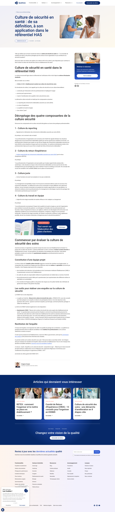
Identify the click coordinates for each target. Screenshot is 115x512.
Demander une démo (92, 3)
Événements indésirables (21, 487)
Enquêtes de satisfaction (20, 465)
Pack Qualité (70, 473)
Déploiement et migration (73, 476)
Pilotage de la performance (21, 471)
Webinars (52, 471)
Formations (70, 465)
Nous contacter (88, 476)
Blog (51, 465)
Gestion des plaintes (19, 484)
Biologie (34, 479)
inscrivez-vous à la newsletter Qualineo (41, 343)
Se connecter (79, 3)
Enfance (34, 481)
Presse (86, 471)
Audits (68, 468)
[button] (33, 3)
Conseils (69, 471)
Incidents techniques (20, 473)
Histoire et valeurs (89, 465)
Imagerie (34, 473)
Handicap (34, 468)
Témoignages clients (55, 479)
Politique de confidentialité (32, 505)
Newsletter (52, 476)
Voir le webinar (87, 75)
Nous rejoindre (88, 468)
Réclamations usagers (20, 479)
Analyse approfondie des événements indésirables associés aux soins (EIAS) (36, 154)
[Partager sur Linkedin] (75, 86)
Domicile (34, 471)
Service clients (70, 479)
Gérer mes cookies (57, 505)
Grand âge (34, 465)
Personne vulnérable (37, 484)
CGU (41, 505)
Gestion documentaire (20, 468)
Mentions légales (48, 505)
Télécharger (62, 227)
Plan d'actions (18, 476)
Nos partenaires (88, 473)
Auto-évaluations (19, 481)
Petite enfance (35, 487)
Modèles (52, 473)
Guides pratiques (54, 468)
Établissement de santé (37, 476)
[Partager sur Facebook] (78, 86)
